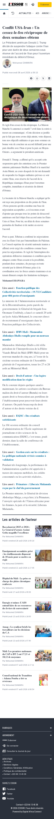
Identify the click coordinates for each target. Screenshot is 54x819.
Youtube (10, 798)
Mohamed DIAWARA (23, 63)
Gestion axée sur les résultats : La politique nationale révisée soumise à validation (25, 456)
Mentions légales (11, 764)
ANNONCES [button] (46, 13)
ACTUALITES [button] (25, 13)
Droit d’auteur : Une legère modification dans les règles (24, 377)
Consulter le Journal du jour (18, 751)
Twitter (9, 793)
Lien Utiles (7, 759)
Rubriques (7, 728)
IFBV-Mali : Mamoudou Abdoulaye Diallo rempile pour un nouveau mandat (25, 335)
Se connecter (12, 745)
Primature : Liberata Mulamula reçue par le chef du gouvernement (26, 486)
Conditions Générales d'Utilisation (18, 768)
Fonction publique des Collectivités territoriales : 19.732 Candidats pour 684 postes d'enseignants (26, 291)
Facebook (11, 789)
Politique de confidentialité (15, 771)
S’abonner (44, 4)
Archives (7, 761)
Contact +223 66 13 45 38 (15, 774)
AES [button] (37, 13)
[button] (13, 13)
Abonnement (8, 735)
